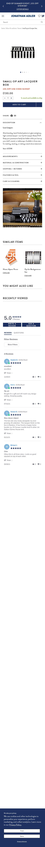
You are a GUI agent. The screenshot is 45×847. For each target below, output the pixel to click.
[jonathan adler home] (23, 16)
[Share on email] (15, 115)
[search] (41, 22)
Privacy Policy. (15, 824)
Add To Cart (19, 104)
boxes (19, 28)
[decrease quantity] (5, 98)
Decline (22, 836)
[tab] (22, 175)
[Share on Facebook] (11, 115)
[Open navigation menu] (2, 16)
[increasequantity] (11, 98)
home (3, 28)
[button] (22, 9)
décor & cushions (11, 28)
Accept (22, 831)
